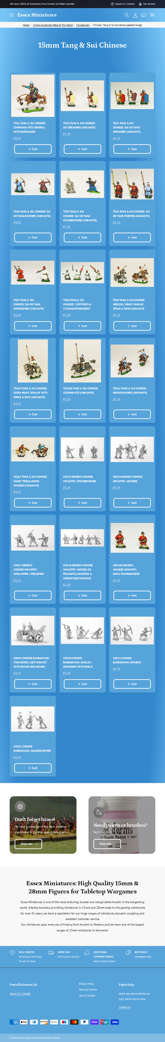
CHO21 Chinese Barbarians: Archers (127, 660)
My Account (149, 3)
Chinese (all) (82, 25)
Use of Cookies (87, 995)
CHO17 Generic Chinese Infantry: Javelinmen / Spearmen (29, 569)
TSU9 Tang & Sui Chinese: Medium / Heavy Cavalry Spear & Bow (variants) (129, 304)
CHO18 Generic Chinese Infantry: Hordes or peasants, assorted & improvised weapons (78, 571)
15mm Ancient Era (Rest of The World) (53, 25)
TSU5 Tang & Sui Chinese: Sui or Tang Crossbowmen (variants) (80, 216)
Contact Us (125, 1007)
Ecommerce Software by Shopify (46, 1037)
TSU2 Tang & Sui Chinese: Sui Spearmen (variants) (79, 125)
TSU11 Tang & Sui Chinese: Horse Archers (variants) (130, 391)
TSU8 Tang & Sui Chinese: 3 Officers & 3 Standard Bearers (77, 304)
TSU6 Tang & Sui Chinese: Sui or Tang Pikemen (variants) (131, 214)
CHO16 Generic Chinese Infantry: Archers (128, 479)
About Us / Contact (124, 3)
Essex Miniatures (24, 1037)
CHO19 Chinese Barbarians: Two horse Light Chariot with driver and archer (32, 662)
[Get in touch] (143, 15)
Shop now (26, 844)
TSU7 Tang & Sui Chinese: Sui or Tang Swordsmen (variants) (29, 304)
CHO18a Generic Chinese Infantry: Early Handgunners (126, 569)
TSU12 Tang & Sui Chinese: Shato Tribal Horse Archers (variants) (30, 481)
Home (26, 25)
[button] (11, 15)
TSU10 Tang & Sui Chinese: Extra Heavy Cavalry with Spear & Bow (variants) (30, 393)
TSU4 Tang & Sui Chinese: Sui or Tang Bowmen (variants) (32, 214)
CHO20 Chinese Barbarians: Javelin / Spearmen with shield (77, 662)
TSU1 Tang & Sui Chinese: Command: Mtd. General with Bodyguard (30, 127)
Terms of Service (88, 989)
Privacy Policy (86, 984)
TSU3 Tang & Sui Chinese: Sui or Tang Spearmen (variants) (127, 127)
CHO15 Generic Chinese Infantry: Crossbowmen (79, 479)
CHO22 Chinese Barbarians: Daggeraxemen (32, 749)
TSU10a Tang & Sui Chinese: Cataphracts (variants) (80, 391)
